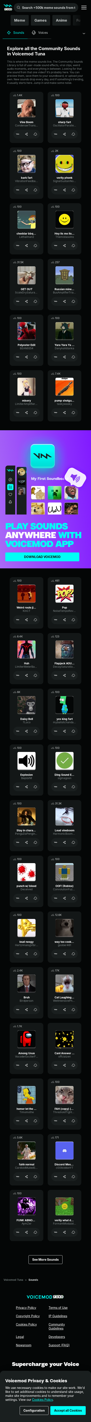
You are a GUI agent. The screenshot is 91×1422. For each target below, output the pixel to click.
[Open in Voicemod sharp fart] (55, 134)
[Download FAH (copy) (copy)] (73, 1120)
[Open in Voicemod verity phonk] (55, 190)
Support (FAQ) (59, 1345)
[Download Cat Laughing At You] (73, 1009)
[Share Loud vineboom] (64, 842)
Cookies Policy (42, 1399)
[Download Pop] (73, 619)
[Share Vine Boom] (26, 134)
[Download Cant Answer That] (73, 1065)
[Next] (81, 20)
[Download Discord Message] (73, 1176)
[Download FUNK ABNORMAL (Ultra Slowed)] (35, 1232)
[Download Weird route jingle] (35, 619)
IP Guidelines (58, 1316)
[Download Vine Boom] (35, 134)
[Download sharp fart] (73, 134)
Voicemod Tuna (13, 1279)
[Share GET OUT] (26, 301)
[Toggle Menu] (83, 7)
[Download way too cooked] (73, 953)
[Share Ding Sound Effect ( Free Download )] (64, 786)
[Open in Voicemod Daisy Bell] (17, 731)
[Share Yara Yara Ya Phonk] (64, 357)
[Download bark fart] (35, 190)
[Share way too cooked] (64, 953)
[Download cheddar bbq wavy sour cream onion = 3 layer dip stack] (35, 245)
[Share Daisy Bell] (26, 731)
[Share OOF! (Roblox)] (64, 898)
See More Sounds (45, 1259)
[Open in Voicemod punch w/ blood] (17, 898)
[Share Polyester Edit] (26, 357)
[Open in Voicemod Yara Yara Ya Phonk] (55, 357)
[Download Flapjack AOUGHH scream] (73, 675)
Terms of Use (58, 1307)
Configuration (34, 1410)
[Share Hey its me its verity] (64, 245)
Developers (57, 1337)
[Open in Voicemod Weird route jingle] (17, 619)
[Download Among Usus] (35, 1065)
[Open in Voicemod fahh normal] (17, 1176)
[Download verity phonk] (73, 190)
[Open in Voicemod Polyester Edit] (17, 357)
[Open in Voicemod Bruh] (17, 1009)
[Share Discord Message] (64, 1176)
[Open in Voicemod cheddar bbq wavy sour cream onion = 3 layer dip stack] (17, 245)
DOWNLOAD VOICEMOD (42, 557)
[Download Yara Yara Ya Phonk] (73, 357)
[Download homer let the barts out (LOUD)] (35, 1120)
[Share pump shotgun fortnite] (64, 412)
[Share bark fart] (26, 190)
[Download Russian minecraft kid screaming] (73, 301)
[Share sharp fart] (64, 134)
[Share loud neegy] (26, 953)
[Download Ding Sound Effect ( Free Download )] (73, 786)
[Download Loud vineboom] (73, 842)
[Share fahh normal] (26, 1176)
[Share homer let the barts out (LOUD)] (26, 1120)
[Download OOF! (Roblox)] (73, 898)
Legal (20, 1337)
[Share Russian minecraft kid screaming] (64, 301)
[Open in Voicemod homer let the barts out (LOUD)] (17, 1120)
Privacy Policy (26, 1307)
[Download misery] (35, 412)
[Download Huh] (35, 675)
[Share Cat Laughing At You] (64, 1009)
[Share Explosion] (26, 786)
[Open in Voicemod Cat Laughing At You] (55, 1009)
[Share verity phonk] (64, 190)
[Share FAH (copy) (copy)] (64, 1120)
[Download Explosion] (35, 786)
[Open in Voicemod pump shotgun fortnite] (55, 412)
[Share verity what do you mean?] (64, 1232)
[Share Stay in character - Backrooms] (26, 842)
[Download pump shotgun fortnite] (73, 412)
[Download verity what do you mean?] (73, 1232)
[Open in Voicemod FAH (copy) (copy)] (55, 1120)
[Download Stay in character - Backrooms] (35, 842)
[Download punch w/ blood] (35, 898)
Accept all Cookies (68, 1410)
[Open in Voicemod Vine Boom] (17, 134)
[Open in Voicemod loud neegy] (17, 953)
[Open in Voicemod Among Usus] (17, 1065)
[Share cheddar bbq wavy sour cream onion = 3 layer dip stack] (26, 245)
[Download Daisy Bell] (35, 731)
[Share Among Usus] (26, 1065)
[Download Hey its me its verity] (73, 245)
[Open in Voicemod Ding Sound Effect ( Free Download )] (55, 786)
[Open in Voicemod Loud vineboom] (55, 842)
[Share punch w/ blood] (26, 898)
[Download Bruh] (35, 1009)
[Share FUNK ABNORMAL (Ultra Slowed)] (26, 1232)
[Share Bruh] (26, 1009)
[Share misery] (26, 412)
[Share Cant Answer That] (64, 1065)
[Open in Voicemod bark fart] (17, 190)
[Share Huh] (26, 675)
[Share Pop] (64, 619)
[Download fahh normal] (35, 1176)
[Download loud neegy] (35, 953)
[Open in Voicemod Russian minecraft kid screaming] (55, 301)
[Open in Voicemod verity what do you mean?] (55, 1232)
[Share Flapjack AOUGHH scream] (64, 675)
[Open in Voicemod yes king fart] (55, 731)
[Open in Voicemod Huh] (17, 675)
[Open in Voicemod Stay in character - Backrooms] (17, 842)
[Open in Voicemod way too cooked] (55, 953)
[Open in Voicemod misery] (17, 412)
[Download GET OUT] (35, 301)
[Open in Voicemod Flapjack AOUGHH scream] (55, 675)
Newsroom (23, 1345)
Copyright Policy (28, 1316)
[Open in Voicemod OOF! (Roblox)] (55, 898)
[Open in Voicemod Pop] (55, 619)
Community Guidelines (57, 1326)
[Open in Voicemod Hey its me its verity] (55, 245)
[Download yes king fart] (73, 731)
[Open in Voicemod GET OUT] (17, 301)
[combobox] (84, 33)
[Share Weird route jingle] (26, 619)
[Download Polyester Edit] (35, 357)
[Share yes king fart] (64, 731)
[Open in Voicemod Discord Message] (55, 1176)
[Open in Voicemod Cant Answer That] (55, 1065)
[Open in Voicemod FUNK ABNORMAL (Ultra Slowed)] (17, 1232)
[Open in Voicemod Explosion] (17, 786)
